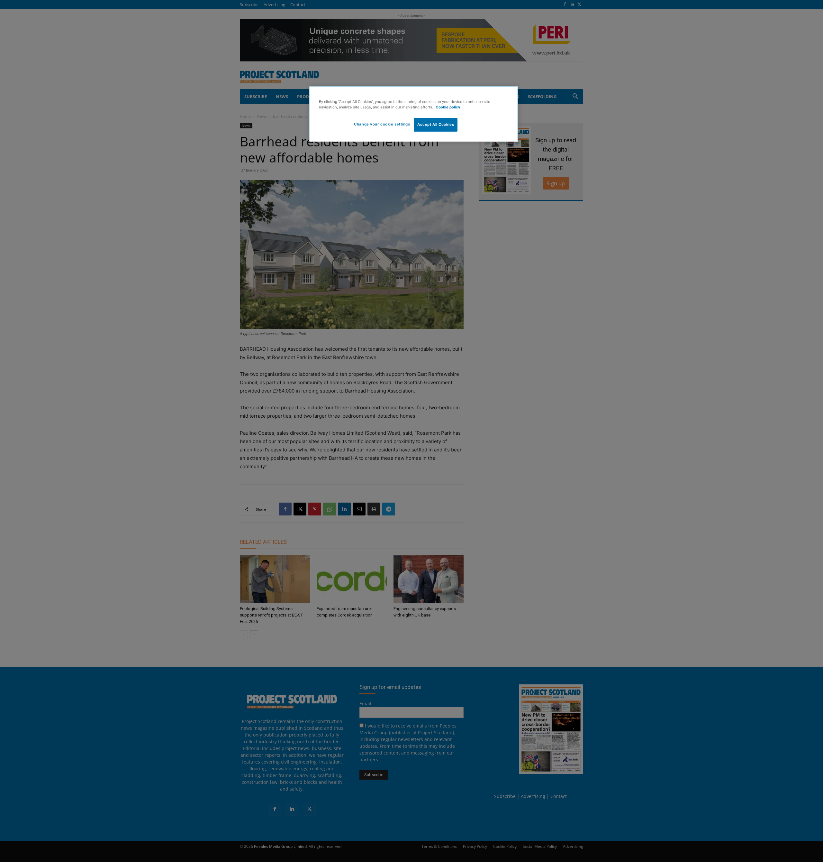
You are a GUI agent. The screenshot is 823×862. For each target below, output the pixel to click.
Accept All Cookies (435, 124)
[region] (413, 114)
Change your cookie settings (382, 124)
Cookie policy (448, 107)
